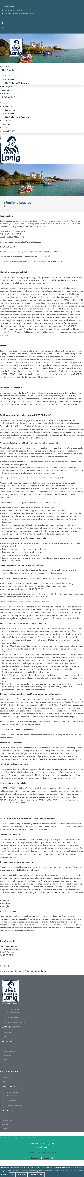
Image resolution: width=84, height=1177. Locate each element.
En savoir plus (36, 1175)
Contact (5, 93)
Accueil (5, 66)
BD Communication (9, 946)
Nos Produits (8, 70)
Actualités (6, 89)
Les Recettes (10, 76)
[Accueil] (5, 206)
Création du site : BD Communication (42, 1152)
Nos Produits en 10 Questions (17, 83)
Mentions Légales (13, 206)
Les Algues (7, 86)
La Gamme (9, 79)
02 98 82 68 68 (11, 246)
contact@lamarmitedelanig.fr (31, 241)
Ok (12, 1175)
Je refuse (21, 1175)
